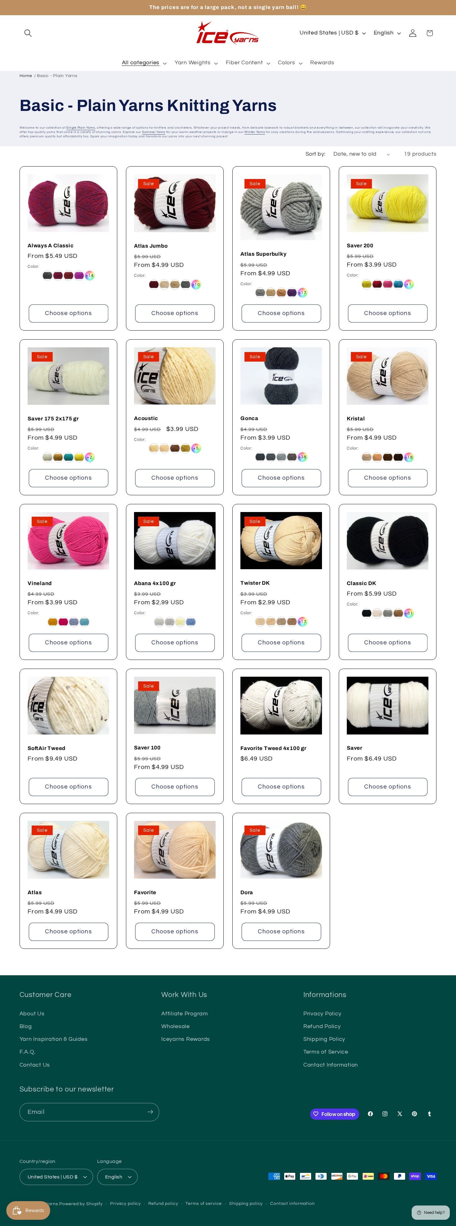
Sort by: (316, 154)
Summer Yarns (153, 132)
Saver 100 (147, 748)
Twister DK (255, 583)
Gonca (249, 418)
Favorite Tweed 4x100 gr (273, 748)
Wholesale (175, 1027)
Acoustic (146, 418)
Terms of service (204, 1203)
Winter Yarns (254, 132)
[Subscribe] (150, 1112)
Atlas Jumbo (151, 246)
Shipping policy (246, 1203)
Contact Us (35, 1065)
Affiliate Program (184, 1014)
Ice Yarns (48, 1204)
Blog (26, 1027)
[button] (28, 33)
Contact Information (330, 1065)
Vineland (40, 583)
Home (26, 76)
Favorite (145, 892)
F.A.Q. (28, 1052)
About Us (32, 1014)
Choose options (68, 313)
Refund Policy (322, 1027)
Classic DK (361, 583)
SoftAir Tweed (46, 748)
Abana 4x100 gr (155, 583)
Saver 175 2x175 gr (53, 419)
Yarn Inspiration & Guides (54, 1039)
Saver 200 (360, 245)
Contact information (292, 1203)
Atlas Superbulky (263, 254)
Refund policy (163, 1203)
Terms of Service (325, 1052)
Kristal (356, 419)
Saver (354, 748)
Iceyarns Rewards (185, 1039)
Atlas (35, 892)
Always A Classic (51, 245)
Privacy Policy (322, 1014)
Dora (246, 892)
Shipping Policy (324, 1039)
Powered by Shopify (81, 1204)
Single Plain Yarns (80, 127)
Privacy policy (125, 1203)
